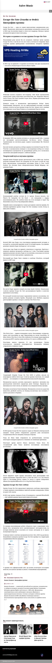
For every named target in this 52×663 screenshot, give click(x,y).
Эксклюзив (12, 16)
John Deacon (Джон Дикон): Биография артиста (40, 638)
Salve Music (26, 5)
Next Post (7, 574)
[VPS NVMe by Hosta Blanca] (26, 53)
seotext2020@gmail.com (10, 655)
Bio (4, 16)
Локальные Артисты (13, 577)
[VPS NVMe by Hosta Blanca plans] (26, 552)
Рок (7, 16)
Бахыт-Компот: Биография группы (15, 580)
